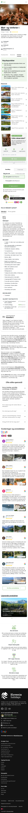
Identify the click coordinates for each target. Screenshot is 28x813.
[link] (14, 720)
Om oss (2, 788)
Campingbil (3, 766)
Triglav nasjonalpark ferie (6, 756)
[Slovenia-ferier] (14, 695)
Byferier (2, 767)
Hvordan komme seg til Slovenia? (8, 781)
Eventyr (2, 762)
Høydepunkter (4, 777)
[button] (14, 31)
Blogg (2, 794)
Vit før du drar (4, 782)
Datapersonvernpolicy (6, 803)
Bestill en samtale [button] (18, 198)
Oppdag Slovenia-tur (5, 751)
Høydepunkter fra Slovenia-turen (8, 743)
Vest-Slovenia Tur (5, 749)
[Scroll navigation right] (27, 55)
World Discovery (18, 735)
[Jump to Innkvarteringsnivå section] (13, 48)
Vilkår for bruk (11, 800)
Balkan (2, 764)
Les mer (4, 452)
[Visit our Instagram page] (6, 709)
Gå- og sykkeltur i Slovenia (7, 747)
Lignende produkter (9, 596)
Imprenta (20, 806)
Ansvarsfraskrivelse (20, 800)
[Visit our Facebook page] (2, 709)
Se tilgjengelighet (13, 186)
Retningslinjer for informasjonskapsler (9, 806)
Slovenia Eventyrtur (5, 752)
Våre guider (3, 790)
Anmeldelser (3, 800)
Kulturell (2, 769)
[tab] (7, 169)
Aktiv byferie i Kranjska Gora (7, 754)
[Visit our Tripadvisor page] (9, 709)
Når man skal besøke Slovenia (7, 775)
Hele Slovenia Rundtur (6, 745)
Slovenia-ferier (10, 811)
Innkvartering (4, 779)
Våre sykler (3, 792)
